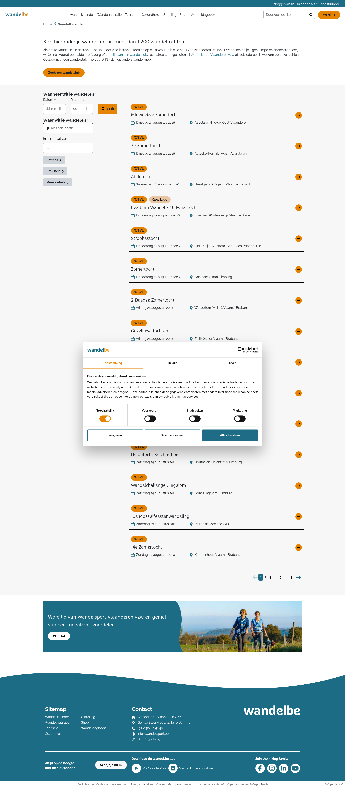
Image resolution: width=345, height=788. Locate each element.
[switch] (150, 418)
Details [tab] (172, 363)
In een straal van (55, 139)
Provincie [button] (53, 171)
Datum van (51, 100)
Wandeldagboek (203, 15)
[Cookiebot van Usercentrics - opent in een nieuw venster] (240, 350)
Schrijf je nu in (111, 765)
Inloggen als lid (284, 4)
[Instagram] (272, 768)
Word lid (329, 14)
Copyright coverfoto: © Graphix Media (247, 784)
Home (47, 24)
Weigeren (115, 435)
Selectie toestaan (172, 435)
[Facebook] (260, 768)
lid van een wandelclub (130, 55)
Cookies (160, 784)
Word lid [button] (59, 636)
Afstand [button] (52, 160)
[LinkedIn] (283, 768)
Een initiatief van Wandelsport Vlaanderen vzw (102, 784)
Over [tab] (232, 363)
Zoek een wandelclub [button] (64, 72)
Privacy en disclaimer (141, 784)
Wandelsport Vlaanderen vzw (212, 55)
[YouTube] (295, 768)
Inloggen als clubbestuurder (318, 4)
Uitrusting (169, 15)
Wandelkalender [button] (82, 15)
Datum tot (78, 100)
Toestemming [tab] (112, 363)
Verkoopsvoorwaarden (180, 784)
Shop (183, 15)
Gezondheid (150, 15)
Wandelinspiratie (109, 15)
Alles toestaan (230, 435)
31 (292, 577)
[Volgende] (298, 577)
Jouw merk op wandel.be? (209, 784)
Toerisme (131, 15)
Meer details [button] (56, 182)
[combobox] (71, 128)
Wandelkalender (57, 717)
